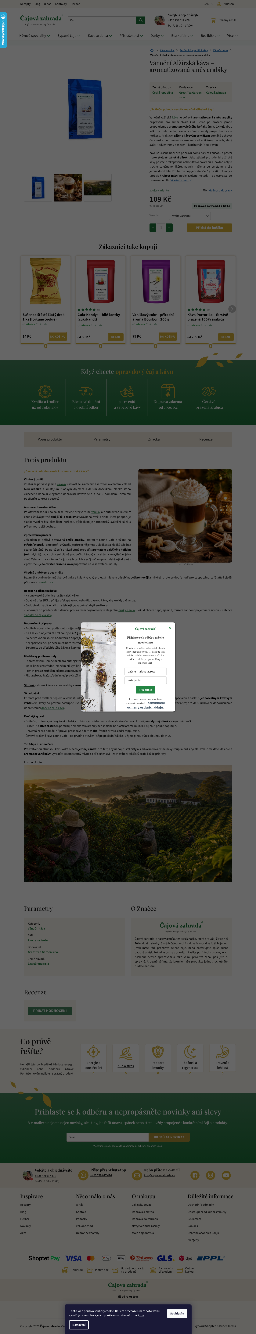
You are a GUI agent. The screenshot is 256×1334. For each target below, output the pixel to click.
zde (141, 1315)
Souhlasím (177, 1313)
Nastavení (78, 1325)
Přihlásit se (145, 689)
